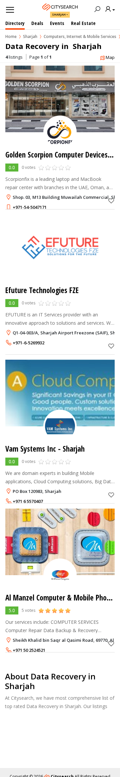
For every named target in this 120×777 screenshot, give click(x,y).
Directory (15, 23)
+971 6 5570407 (28, 501)
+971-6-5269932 (28, 343)
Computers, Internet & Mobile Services (80, 36)
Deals (37, 23)
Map (110, 57)
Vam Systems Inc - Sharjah (45, 449)
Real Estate (83, 23)
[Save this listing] (111, 200)
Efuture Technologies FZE (42, 290)
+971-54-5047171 (30, 207)
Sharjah (59, 14)
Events (57, 23)
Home (11, 36)
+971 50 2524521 (29, 650)
